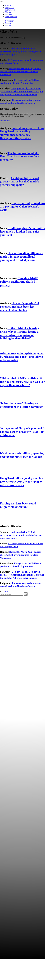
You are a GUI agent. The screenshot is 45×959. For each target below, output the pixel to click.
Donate (8, 25)
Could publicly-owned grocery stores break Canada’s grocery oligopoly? (19, 181)
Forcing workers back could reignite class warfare (18, 505)
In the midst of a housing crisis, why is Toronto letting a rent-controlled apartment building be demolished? (19, 333)
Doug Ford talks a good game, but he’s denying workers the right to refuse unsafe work (21, 482)
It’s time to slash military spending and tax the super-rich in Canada (22, 455)
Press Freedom (11, 17)
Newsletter (9, 21)
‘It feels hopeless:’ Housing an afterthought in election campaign (21, 405)
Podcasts (8, 23)
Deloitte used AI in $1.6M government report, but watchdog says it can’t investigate (21, 51)
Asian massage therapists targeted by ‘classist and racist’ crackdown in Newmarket (22, 357)
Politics (8, 5)
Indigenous (9, 8)
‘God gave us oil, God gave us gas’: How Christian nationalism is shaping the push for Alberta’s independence (22, 91)
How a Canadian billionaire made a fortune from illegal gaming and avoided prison (21, 257)
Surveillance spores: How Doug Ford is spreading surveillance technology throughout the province (22, 133)
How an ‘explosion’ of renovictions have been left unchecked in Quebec (19, 307)
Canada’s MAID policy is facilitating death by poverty (19, 282)
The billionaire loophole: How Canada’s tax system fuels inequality (20, 156)
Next (6, 591)
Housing (8, 14)
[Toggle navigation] (1, 1)
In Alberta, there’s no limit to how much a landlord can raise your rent (22, 232)
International (10, 10)
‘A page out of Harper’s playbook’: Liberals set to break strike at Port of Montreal (22, 432)
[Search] (26, 594)
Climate (8, 12)
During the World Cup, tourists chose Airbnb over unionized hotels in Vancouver (20, 71)
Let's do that (5, 120)
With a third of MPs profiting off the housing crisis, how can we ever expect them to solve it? (22, 382)
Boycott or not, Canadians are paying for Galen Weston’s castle (22, 206)
